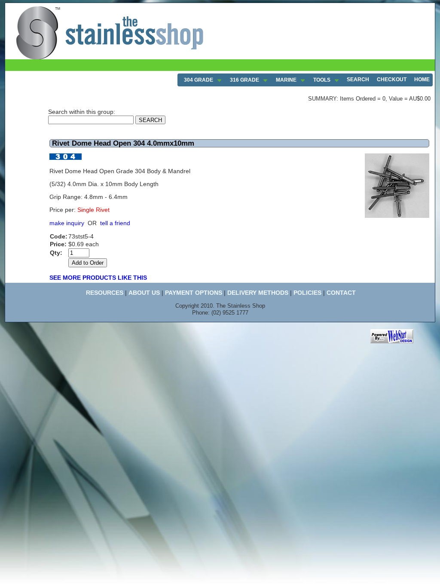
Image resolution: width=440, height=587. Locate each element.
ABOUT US (144, 292)
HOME (422, 79)
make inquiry (66, 223)
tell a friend (115, 223)
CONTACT (341, 292)
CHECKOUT (391, 79)
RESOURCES (104, 292)
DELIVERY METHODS (257, 292)
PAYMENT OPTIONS (193, 292)
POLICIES (307, 292)
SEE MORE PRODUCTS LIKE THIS (98, 277)
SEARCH (358, 79)
